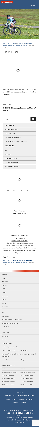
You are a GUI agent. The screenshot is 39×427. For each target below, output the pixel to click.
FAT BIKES (4, 285)
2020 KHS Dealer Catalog (8, 375)
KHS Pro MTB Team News (12, 137)
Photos (21, 399)
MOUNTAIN (5, 281)
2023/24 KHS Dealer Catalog (9, 372)
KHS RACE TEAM (10, 133)
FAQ (6, 150)
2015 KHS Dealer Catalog (26, 381)
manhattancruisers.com (20, 241)
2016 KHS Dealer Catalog (8, 381)
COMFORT (4, 292)
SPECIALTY (5, 307)
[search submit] (33, 119)
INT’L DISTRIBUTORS (11, 129)
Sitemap (23, 403)
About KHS (5, 336)
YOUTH (4, 303)
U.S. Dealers (5, 316)
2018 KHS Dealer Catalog (8, 378)
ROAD (3, 278)
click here (15, 191)
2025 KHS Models (7, 369)
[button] (33, 6)
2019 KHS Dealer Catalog (26, 375)
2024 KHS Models (25, 369)
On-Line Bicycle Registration (10, 347)
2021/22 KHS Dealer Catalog (27, 372)
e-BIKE (4, 289)
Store (8, 399)
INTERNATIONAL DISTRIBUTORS (10, 323)
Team (14, 43)
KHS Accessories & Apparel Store (12, 319)
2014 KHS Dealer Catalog (8, 384)
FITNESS (4, 299)
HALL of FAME (9, 146)
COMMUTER (5, 296)
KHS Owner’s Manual (11, 162)
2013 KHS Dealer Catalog (26, 384)
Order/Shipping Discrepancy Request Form (15, 350)
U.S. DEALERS (9, 125)
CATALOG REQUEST (11, 158)
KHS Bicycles (7, 43)
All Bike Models (10, 396)
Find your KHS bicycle (11, 166)
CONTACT (8, 154)
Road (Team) (21, 43)
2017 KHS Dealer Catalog (26, 378)
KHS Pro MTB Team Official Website (16, 142)
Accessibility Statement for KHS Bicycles (14, 360)
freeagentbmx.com (19, 213)
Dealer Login (7, 2)
